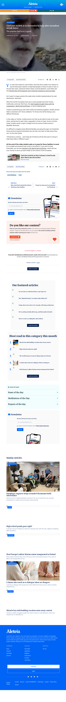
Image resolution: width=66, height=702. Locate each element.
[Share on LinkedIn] (50, 79)
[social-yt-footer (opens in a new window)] (28, 677)
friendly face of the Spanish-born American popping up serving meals (32, 91)
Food (20, 175)
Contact (47, 682)
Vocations (10, 591)
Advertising (27, 660)
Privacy (17, 684)
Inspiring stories (12, 463)
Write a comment (33, 269)
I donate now (14, 237)
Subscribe (14, 10)
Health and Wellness (17, 18)
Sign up (11, 213)
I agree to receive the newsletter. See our (25, 209)
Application (27, 651)
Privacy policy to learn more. (33, 209)
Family (9, 507)
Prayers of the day (17, 404)
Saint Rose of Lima (38, 7)
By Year (45, 649)
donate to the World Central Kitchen (34, 148)
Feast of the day (15, 392)
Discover (8, 655)
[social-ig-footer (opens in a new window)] (37, 677)
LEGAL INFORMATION (31, 682)
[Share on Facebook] (47, 79)
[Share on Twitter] (53, 79)
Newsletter (27, 649)
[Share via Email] (56, 79)
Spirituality (9, 653)
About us (22, 682)
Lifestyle (8, 18)
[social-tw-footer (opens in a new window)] (34, 677)
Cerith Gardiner (25, 35)
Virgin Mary (11, 535)
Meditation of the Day (19, 398)
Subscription (28, 655)
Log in (38, 262)
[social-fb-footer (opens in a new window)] (31, 677)
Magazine (27, 653)
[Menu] (12, 5)
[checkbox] (8, 209)
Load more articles (33, 325)
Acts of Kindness (11, 175)
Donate (32, 10)
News (7, 649)
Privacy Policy (53, 682)
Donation (27, 658)
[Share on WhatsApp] (59, 79)
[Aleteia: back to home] (33, 3)
